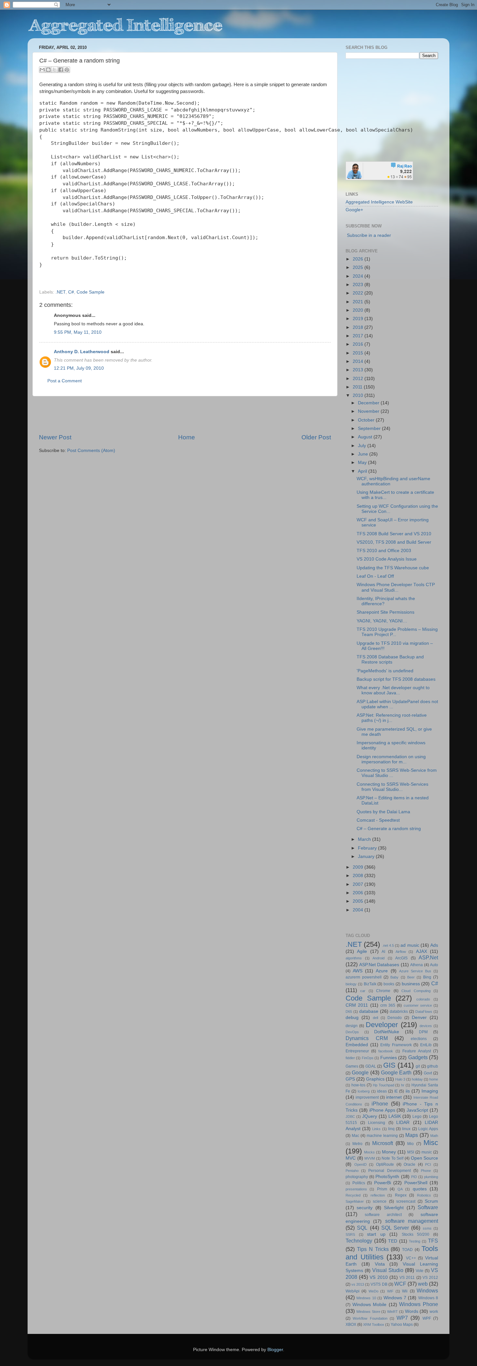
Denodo (394, 1017)
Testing (414, 1241)
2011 (358, 387)
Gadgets (418, 1057)
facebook (385, 1051)
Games (352, 1066)
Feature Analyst (416, 1051)
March (365, 839)
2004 (358, 910)
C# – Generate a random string (389, 828)
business (411, 983)
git (418, 1066)
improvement (367, 1097)
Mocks (369, 1152)
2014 (358, 361)
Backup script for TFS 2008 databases (396, 679)
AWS (357, 970)
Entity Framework (396, 1045)
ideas (382, 1091)
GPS (350, 1079)
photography (357, 1177)
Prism (382, 1189)
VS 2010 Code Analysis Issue (387, 559)
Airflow (401, 952)
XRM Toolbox (373, 1324)
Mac (355, 1135)
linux (406, 1129)
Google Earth (396, 1072)
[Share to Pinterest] (67, 69)
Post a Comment (64, 380)
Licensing (376, 1122)
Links (376, 1129)
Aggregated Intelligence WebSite (379, 202)
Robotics (424, 1195)
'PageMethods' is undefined (385, 670)
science (379, 1201)
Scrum (431, 1201)
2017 (358, 335)
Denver (419, 1017)
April (363, 471)
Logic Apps (428, 1129)
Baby (394, 977)
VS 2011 (407, 1277)
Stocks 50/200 (416, 1234)
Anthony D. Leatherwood (81, 351)
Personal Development (389, 1170)
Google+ (354, 209)
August (365, 436)
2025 (358, 267)
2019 (358, 318)
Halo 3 (400, 1079)
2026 (358, 259)
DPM (423, 1032)
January (367, 856)
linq (391, 1129)
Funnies (388, 1057)
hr (402, 1085)
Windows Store (368, 1312)
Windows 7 (395, 1297)
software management (411, 1221)
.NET (60, 292)
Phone (426, 1171)
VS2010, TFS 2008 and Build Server (394, 542)
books (389, 984)
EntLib (426, 1045)
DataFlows (423, 1011)
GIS (389, 1065)
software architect (383, 1214)
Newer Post (55, 437)
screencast (405, 1201)
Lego (417, 1116)
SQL (362, 1228)
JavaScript (417, 1110)
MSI (410, 1152)
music (427, 1152)
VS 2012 (430, 1277)
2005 (358, 901)
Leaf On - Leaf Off (375, 576)
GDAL (370, 1066)
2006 (358, 892)
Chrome (383, 991)
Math (434, 1136)
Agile (362, 951)
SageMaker (355, 1201)
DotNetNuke (386, 1031)
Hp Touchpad (383, 1085)
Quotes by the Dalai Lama (383, 811)
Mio (410, 1143)
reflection (378, 1195)
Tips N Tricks (373, 1249)
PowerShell (415, 1182)
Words (411, 1311)
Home (186, 437)
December (369, 402)
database (368, 1011)
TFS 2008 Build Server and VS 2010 (394, 533)
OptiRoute (385, 1164)
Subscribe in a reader (369, 235)
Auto (434, 965)
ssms (427, 1228)
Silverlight (394, 1207)
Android (379, 958)
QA (400, 1189)
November (369, 411)
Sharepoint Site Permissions (385, 612)
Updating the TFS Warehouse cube (393, 567)
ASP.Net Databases (379, 964)
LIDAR (403, 1122)
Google (360, 1072)
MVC (351, 1158)
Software (428, 1207)
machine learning (382, 1135)
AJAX (421, 951)
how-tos (358, 1085)
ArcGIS (401, 958)
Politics (358, 1183)
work (434, 1311)
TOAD (407, 1249)
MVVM (369, 1158)
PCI (428, 1164)
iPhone (380, 1103)
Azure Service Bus (415, 971)
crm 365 (387, 1005)
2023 (358, 284)
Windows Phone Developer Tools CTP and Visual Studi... (396, 587)
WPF (426, 1318)
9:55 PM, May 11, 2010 (78, 332)
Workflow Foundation (370, 1318)
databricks (399, 1011)
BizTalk (370, 984)
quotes (420, 1189)
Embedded (357, 1044)
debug (352, 1017)
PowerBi (382, 1182)
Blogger (275, 1349)
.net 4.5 (388, 945)
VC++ (411, 1258)
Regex (401, 1195)
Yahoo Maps (402, 1324)
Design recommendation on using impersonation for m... (391, 759)
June (363, 454)
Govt (428, 1073)
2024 (358, 276)
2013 (358, 369)
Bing (427, 977)
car (362, 991)
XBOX (351, 1324)
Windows (427, 1290)
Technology (359, 1241)
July (362, 445)
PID (414, 1177)
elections (419, 1038)
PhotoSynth (387, 1176)
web (423, 1284)
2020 (358, 310)
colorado (423, 999)
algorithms (354, 958)
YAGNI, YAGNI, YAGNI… (382, 621)
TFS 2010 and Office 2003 (384, 550)
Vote (419, 1270)
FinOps (367, 1058)
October (367, 420)
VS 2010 (378, 1277)
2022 (358, 293)
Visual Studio (387, 1270)
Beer (411, 977)
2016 (358, 344)
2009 (358, 867)
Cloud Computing (415, 991)
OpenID (360, 1164)
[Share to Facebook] (60, 69)
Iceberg (364, 1091)
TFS (433, 1241)
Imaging (430, 1091)
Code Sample (90, 292)
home (433, 1079)
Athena (416, 965)
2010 (358, 395)
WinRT (392, 1312)
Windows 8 (428, 1298)
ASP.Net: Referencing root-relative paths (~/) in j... (392, 718)
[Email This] (42, 69)
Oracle (409, 1164)
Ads (434, 945)
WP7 (402, 1318)
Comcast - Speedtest (378, 820)
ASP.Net (428, 957)
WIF (390, 1291)
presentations (356, 1189)
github (432, 1066)
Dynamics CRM (367, 1038)
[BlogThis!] (48, 69)
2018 (358, 327)
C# (71, 292)
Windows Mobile (369, 1304)
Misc (430, 1143)
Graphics (375, 1079)
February (368, 848)
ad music (409, 945)
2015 (358, 353)
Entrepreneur (357, 1051)
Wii (405, 1291)
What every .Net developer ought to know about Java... (393, 690)
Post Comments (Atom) (91, 450)
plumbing (431, 1177)
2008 (358, 875)
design (352, 1026)
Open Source (424, 1158)
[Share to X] (54, 69)
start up (376, 1234)
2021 (358, 301)
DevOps (352, 1032)
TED (392, 1241)
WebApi (353, 1291)
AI (383, 951)
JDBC (350, 1116)
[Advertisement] (185, 414)
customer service (418, 1005)
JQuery (369, 1116)
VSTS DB (379, 1284)
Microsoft (382, 1143)
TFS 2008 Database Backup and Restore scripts (390, 659)
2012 (358, 378)
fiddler (350, 1058)
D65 (349, 1011)
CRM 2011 (357, 1005)
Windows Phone (418, 1304)
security (365, 1207)
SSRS (350, 1234)
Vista (380, 1264)
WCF (400, 1284)
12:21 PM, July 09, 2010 (79, 368)
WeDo (373, 1291)
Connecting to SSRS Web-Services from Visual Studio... (392, 787)
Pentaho (352, 1171)
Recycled (353, 1195)
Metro (357, 1143)
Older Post (316, 437)
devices (426, 1026)
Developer (382, 1025)
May (363, 462)
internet (394, 1097)
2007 (358, 884)
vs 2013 (357, 1284)
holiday (417, 1079)
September (370, 428)
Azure (382, 970)
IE (396, 1091)
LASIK (394, 1116)
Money (389, 1152)
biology (351, 984)
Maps (411, 1135)
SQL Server (395, 1228)
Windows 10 (366, 1298)
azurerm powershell (364, 977)
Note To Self (392, 1158)
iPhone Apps (382, 1110)
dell (375, 1018)
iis (408, 1091)
